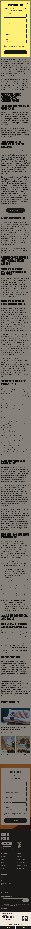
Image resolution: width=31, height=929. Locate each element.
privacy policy (7, 47)
